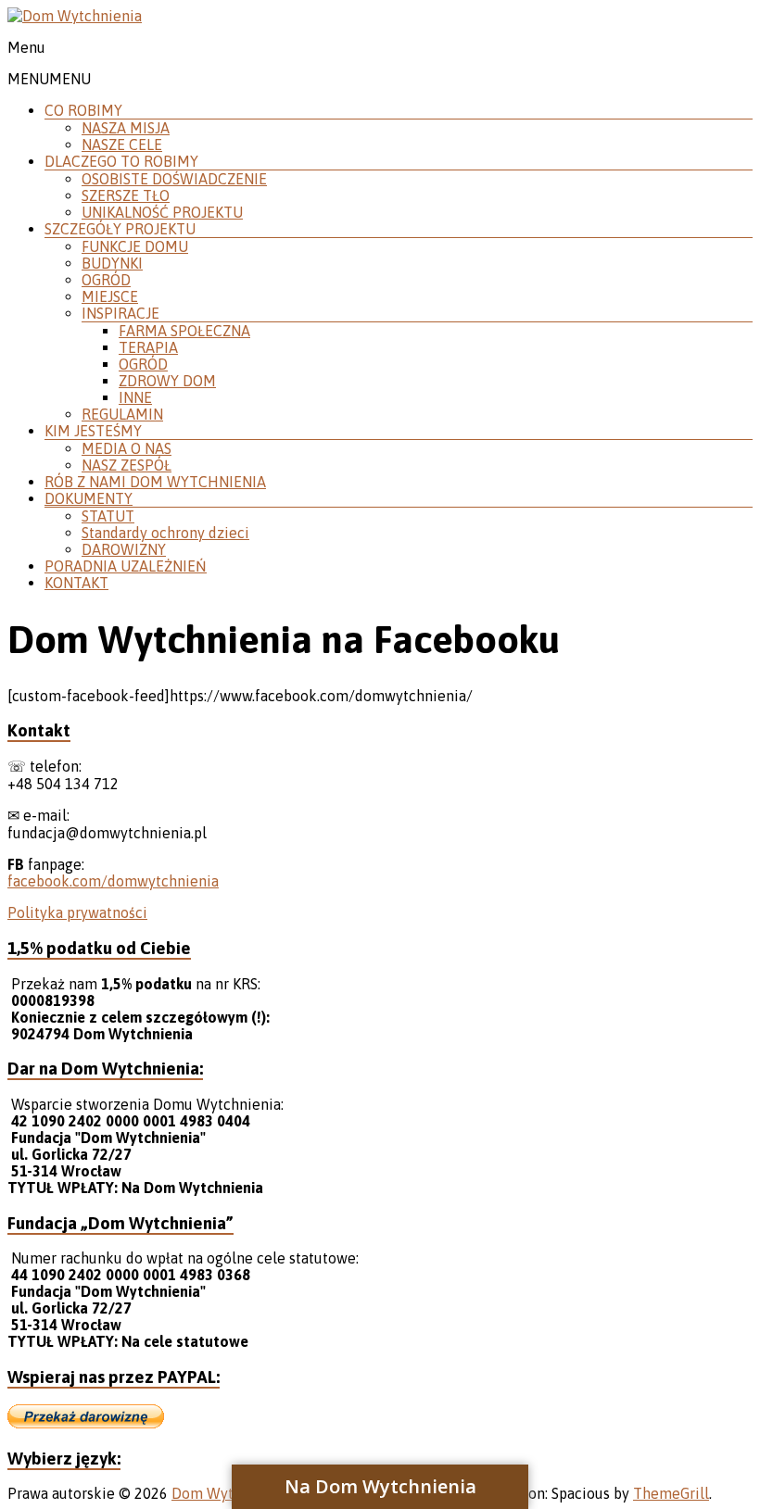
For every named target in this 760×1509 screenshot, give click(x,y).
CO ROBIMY (83, 110)
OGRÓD (106, 279)
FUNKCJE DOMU (135, 246)
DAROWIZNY (124, 549)
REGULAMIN (122, 414)
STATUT (108, 516)
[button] (49, 78)
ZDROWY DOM (167, 380)
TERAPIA (148, 347)
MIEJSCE (110, 296)
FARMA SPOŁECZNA (184, 330)
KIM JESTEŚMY (93, 430)
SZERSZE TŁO (126, 195)
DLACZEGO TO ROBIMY (121, 161)
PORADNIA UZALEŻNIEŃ (125, 566)
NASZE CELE (122, 144)
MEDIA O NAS (126, 448)
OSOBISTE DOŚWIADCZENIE (174, 178)
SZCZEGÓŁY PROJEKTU (120, 228)
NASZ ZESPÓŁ (126, 465)
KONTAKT (76, 582)
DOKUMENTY (88, 498)
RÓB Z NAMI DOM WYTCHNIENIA (155, 481)
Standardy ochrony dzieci (165, 532)
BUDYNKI (112, 263)
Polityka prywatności (77, 912)
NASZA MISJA (126, 127)
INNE (135, 397)
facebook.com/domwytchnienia (113, 881)
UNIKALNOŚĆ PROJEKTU (162, 212)
